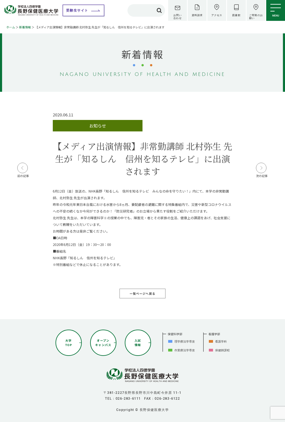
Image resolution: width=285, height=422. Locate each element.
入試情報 (138, 342)
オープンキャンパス (103, 342)
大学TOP (68, 342)
